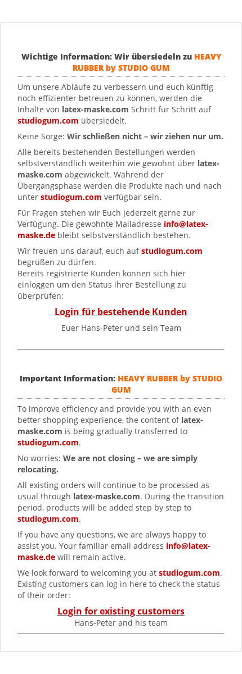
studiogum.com (71, 197)
